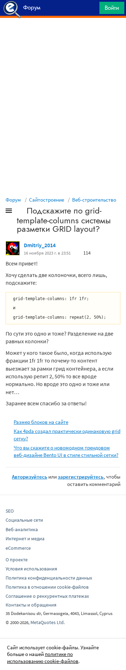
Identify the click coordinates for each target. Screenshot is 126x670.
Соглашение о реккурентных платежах (47, 596)
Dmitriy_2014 (40, 245)
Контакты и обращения (31, 605)
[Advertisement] (63, 35)
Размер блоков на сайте (41, 422)
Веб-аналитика (22, 529)
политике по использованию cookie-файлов (42, 657)
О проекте (17, 559)
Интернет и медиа (25, 538)
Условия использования (31, 569)
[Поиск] (92, 10)
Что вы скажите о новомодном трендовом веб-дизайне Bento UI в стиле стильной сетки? (66, 451)
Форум (13, 199)
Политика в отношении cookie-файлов (47, 587)
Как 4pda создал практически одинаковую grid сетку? (67, 435)
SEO (10, 511)
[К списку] (20, 212)
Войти (112, 8)
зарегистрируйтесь (81, 476)
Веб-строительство (94, 199)
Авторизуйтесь (29, 476)
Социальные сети (24, 520)
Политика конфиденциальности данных (49, 578)
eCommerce (18, 548)
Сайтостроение (46, 199)
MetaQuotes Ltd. (47, 622)
